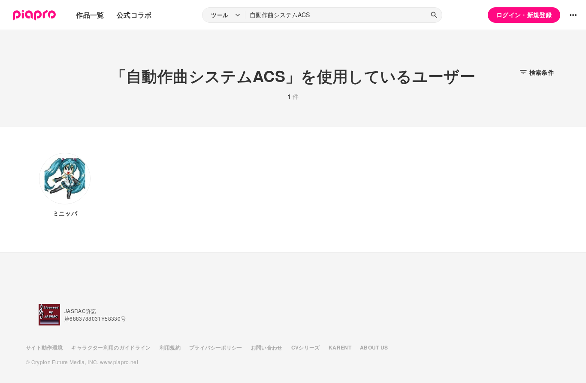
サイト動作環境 (44, 347)
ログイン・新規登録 (524, 14)
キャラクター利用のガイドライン (111, 347)
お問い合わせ (267, 347)
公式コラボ (134, 15)
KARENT (340, 347)
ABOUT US (374, 347)
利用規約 (170, 347)
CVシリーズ (305, 347)
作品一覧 (90, 15)
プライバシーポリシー (215, 347)
